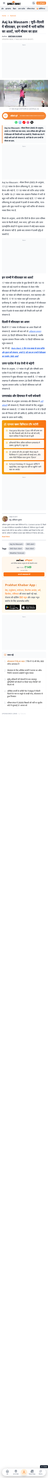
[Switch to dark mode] (34, 3)
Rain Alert (30, 548)
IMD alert (30, 544)
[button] (24, 93)
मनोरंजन (20, 590)
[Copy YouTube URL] (24, 122)
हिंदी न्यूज (23, 597)
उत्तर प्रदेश (21, 8)
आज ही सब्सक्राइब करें (24, 574)
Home (4, 16)
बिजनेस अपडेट (31, 590)
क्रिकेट (8, 593)
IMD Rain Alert (16, 548)
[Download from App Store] (28, 607)
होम (2, 8)
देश (6, 590)
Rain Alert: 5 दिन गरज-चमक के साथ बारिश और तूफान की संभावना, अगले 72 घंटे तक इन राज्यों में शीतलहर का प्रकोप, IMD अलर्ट (24, 352)
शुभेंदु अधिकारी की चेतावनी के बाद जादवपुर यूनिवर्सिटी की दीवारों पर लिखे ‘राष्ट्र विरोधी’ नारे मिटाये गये (24, 682)
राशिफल (15, 593)
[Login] (24, 1472)
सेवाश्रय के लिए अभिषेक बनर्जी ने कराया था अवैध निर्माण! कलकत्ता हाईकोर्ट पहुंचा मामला (24, 671)
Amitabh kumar (15, 36)
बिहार (14, 8)
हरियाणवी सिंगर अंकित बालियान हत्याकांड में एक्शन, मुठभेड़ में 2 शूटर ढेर (24, 444)
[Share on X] (31, 122)
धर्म (39, 590)
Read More (6, 537)
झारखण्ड (8, 8)
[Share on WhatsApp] (16, 122)
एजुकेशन (12, 590)
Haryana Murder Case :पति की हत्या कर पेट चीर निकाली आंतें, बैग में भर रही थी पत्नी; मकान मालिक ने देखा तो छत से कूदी (25, 433)
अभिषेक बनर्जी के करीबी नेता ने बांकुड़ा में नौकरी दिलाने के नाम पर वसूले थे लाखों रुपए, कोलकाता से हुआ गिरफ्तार (25, 694)
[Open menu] (4, 3)
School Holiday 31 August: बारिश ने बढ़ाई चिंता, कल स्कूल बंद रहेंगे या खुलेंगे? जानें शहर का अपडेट (25, 467)
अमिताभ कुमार (17, 519)
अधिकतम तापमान (35, 331)
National (13, 16)
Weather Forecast (17, 553)
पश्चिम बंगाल (31, 8)
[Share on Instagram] (27, 122)
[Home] (14, 3)
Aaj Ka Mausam (16, 544)
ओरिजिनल (42, 8)
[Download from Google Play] (12, 607)
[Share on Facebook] (20, 122)
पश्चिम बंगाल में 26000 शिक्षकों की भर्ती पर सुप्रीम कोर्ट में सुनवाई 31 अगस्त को (24, 704)
